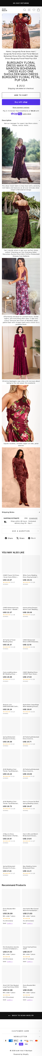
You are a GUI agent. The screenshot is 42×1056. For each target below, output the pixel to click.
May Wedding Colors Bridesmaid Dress (30, 867)
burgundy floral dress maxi (24, 51)
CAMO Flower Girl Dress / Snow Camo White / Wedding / (11, 576)
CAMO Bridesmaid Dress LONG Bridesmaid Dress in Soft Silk (31, 641)
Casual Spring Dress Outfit (30, 948)
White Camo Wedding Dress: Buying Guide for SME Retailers (31, 576)
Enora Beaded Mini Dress (9, 909)
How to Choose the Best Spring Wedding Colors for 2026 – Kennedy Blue (31, 802)
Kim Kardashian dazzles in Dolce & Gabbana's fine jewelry (11, 948)
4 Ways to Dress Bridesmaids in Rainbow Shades (11, 835)
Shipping (11, 88)
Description (6, 120)
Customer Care (20, 1031)
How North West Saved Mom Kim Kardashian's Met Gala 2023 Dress (30, 910)
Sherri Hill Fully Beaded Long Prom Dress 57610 (11, 986)
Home (8, 51)
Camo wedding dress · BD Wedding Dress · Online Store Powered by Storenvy (10, 673)
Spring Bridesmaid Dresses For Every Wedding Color (9, 738)
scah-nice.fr (4, 9)
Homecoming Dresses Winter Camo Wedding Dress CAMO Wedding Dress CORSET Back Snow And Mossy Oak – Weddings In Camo (31, 609)
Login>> (10, 923)
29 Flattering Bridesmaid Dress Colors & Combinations (31, 738)
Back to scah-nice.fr (22, 1015)
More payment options (21, 107)
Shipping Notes (8, 512)
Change (33, 518)
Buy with (21, 102)
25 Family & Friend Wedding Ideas (9, 641)
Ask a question (21, 531)
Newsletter (20, 1036)
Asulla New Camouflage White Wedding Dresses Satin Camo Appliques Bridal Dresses (31, 706)
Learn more (27, 114)
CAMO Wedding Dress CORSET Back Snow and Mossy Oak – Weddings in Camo (30, 673)
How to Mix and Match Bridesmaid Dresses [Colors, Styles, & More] (31, 835)
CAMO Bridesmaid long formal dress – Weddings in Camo (11, 609)
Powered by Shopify (21, 1054)
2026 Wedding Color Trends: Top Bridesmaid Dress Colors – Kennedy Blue (11, 770)
